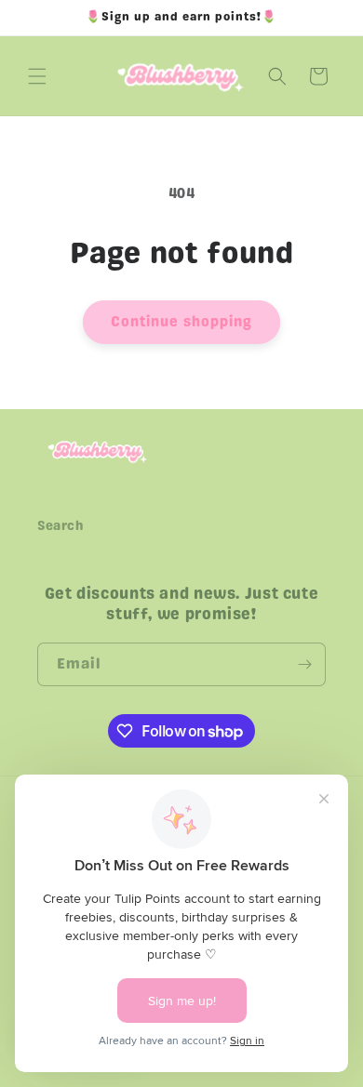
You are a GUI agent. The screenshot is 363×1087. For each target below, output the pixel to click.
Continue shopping (181, 321)
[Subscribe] (304, 664)
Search (61, 526)
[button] (37, 76)
